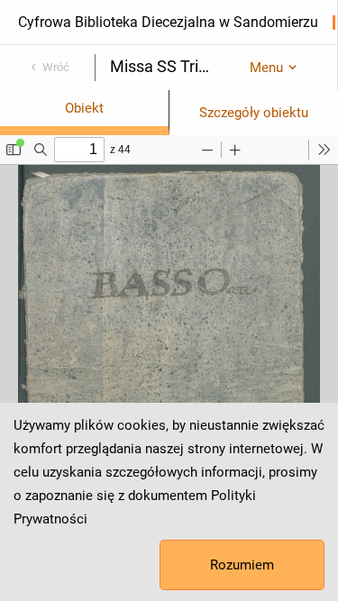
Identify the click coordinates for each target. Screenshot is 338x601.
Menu (266, 67)
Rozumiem (242, 565)
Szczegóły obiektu (253, 113)
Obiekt (84, 108)
